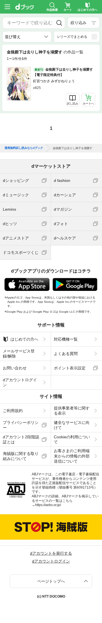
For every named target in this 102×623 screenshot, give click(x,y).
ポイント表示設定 (70, 368)
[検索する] (59, 23)
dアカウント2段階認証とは (21, 439)
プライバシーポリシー (21, 425)
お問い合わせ (15, 368)
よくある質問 (66, 353)
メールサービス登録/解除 (19, 353)
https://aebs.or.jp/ (48, 505)
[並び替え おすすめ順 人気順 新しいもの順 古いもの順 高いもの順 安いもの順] (27, 36)
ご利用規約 (13, 410)
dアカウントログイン (20, 382)
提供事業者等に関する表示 (72, 410)
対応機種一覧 (66, 339)
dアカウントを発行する (51, 553)
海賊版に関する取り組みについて (21, 456)
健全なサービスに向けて (72, 425)
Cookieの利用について (72, 439)
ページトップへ (51, 581)
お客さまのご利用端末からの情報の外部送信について (72, 455)
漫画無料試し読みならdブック (24, 148)
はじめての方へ (24, 339)
